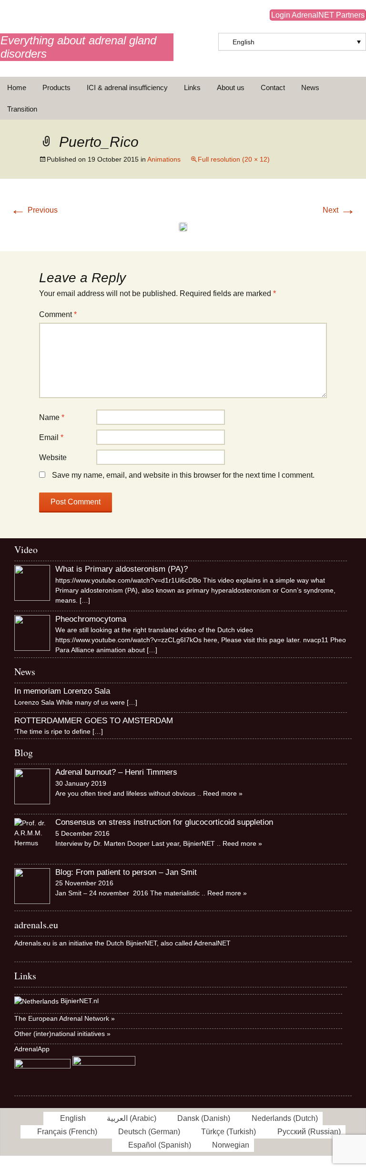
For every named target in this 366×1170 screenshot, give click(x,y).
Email (51, 437)
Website (53, 457)
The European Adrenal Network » (64, 1018)
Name (51, 417)
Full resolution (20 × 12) (234, 159)
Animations (164, 159)
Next (339, 210)
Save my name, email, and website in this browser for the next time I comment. (183, 475)
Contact (273, 87)
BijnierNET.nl (80, 1001)
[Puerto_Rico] (183, 226)
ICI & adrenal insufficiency (127, 87)
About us (230, 87)
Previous (34, 210)
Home (16, 87)
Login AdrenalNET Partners (318, 15)
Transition (22, 109)
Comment (58, 314)
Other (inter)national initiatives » (62, 1033)
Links (192, 87)
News (310, 87)
